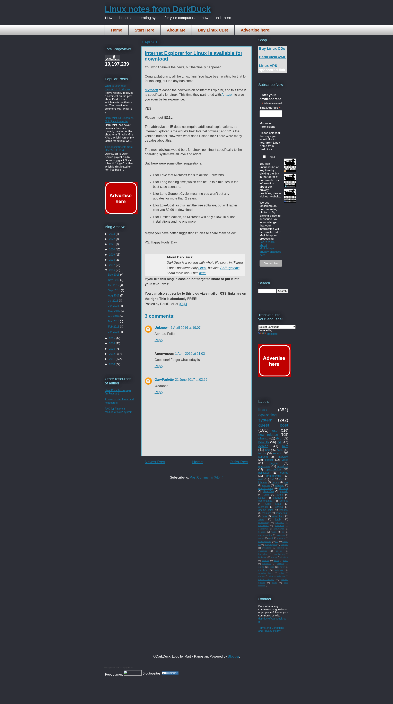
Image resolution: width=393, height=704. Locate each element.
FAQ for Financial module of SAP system (118, 410)
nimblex (280, 563)
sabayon (279, 485)
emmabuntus (273, 475)
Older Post (239, 462)
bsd (272, 479)
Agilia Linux (273, 503)
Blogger (233, 656)
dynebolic (266, 548)
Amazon (227, 94)
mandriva (282, 466)
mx (283, 532)
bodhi (280, 494)
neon (285, 560)
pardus (266, 485)
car (276, 541)
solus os (281, 535)
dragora (284, 544)
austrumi (263, 507)
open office (273, 469)
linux (263, 409)
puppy (275, 482)
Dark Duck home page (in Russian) (118, 392)
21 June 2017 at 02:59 (191, 379)
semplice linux (265, 573)
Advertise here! (256, 30)
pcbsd (271, 567)
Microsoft (151, 90)
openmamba (265, 500)
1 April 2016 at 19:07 (186, 327)
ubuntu (263, 438)
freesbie (280, 548)
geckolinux (263, 529)
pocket (269, 459)
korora (274, 557)
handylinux (263, 554)
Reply (159, 340)
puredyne (262, 570)
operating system (267, 417)
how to (263, 442)
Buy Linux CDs (272, 48)
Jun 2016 (114, 305)
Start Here (144, 30)
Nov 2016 (114, 280)
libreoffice (268, 491)
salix (264, 516)
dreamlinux (263, 525)
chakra (279, 507)
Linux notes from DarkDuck (158, 9)
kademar (262, 557)
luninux (284, 557)
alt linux (283, 488)
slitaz (261, 519)
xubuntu (277, 453)
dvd (278, 438)
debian (263, 446)
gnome (279, 551)
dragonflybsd (271, 544)
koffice (261, 497)
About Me (176, 30)
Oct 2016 (114, 285)
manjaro (266, 513)
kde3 (281, 479)
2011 (112, 358)
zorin (279, 450)
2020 (112, 249)
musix (276, 560)
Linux (202, 268)
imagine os (279, 554)
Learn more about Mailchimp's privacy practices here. (270, 248)
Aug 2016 (114, 295)
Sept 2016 (114, 290)
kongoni (262, 532)
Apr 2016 (114, 316)
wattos (261, 538)
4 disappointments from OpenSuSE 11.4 (119, 148)
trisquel (261, 576)
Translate (272, 333)
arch (266, 494)
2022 (112, 239)
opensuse (264, 466)
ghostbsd (262, 551)
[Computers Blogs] (170, 673)
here (202, 273)
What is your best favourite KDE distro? (117, 87)
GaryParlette (164, 379)
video (285, 459)
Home (116, 30)
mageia (273, 463)
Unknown (162, 327)
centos (284, 472)
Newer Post (155, 462)
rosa (260, 479)
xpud (270, 538)
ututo (274, 582)
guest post (273, 425)
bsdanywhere (264, 541)
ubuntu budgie (266, 579)
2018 (112, 259)
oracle (261, 567)
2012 (112, 353)
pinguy (281, 567)
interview (283, 456)
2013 (112, 348)
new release (268, 434)
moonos (265, 560)
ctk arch (280, 522)
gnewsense (278, 529)
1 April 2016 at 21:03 (190, 353)
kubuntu (263, 456)
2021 (112, 244)
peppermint (282, 513)
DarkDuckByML (272, 57)
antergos (281, 538)
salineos (279, 570)
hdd (267, 450)
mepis (274, 532)
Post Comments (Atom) (206, 477)
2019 (112, 254)
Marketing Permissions (267, 125)
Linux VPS (268, 66)
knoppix (283, 510)
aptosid (284, 491)
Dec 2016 (114, 274)
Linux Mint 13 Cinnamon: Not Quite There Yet (119, 119)
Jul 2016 (113, 300)
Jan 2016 (114, 331)
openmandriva (265, 535)
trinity (278, 519)
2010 (112, 364)
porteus (284, 500)
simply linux (278, 516)
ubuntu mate (265, 488)
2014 (112, 343)
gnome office (265, 510)
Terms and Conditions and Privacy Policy (271, 629)
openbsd (278, 497)
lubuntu (262, 482)
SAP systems (229, 268)
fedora (262, 453)
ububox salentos (277, 576)
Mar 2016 (114, 321)
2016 (112, 270)
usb (275, 430)
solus (281, 573)
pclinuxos (264, 472)
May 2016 (114, 311)
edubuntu (279, 525)
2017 (112, 265)
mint (285, 446)
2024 (112, 233)
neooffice (266, 563)
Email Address (270, 108)
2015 (112, 338)
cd (279, 442)
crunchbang (264, 522)
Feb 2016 (114, 326)
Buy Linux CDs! (213, 30)
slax (286, 482)
